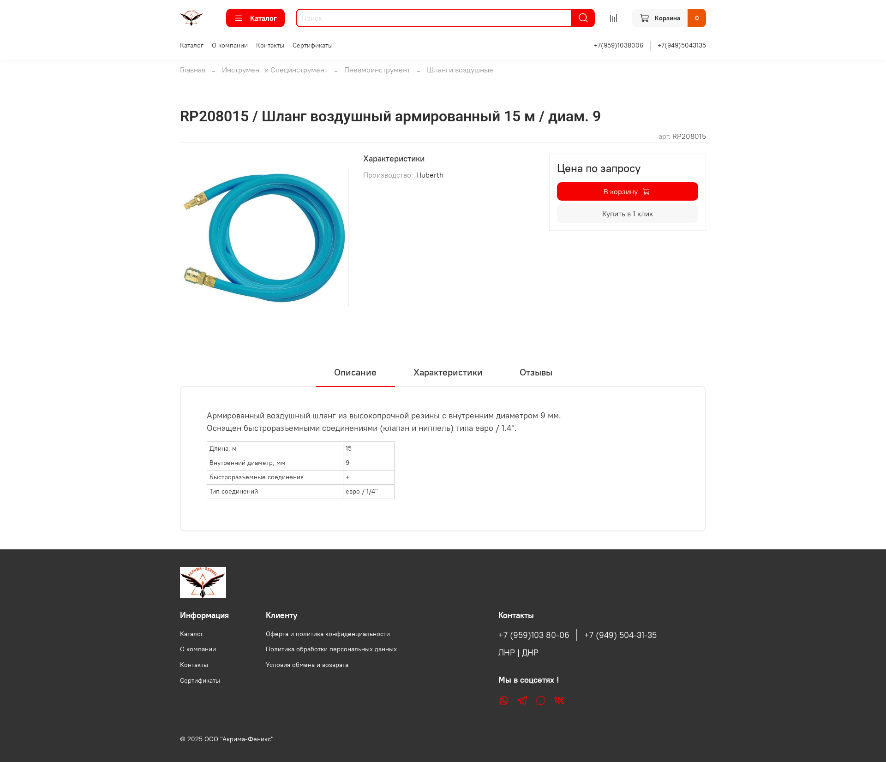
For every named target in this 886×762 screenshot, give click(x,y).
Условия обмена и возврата (307, 665)
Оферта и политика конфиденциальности (328, 634)
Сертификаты (313, 45)
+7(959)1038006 (618, 45)
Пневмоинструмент (377, 69)
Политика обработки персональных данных (331, 649)
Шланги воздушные (460, 69)
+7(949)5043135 (682, 45)
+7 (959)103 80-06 (533, 635)
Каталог (263, 18)
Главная (192, 69)
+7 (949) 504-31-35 (620, 635)
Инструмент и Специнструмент (275, 69)
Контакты (270, 45)
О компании (230, 45)
